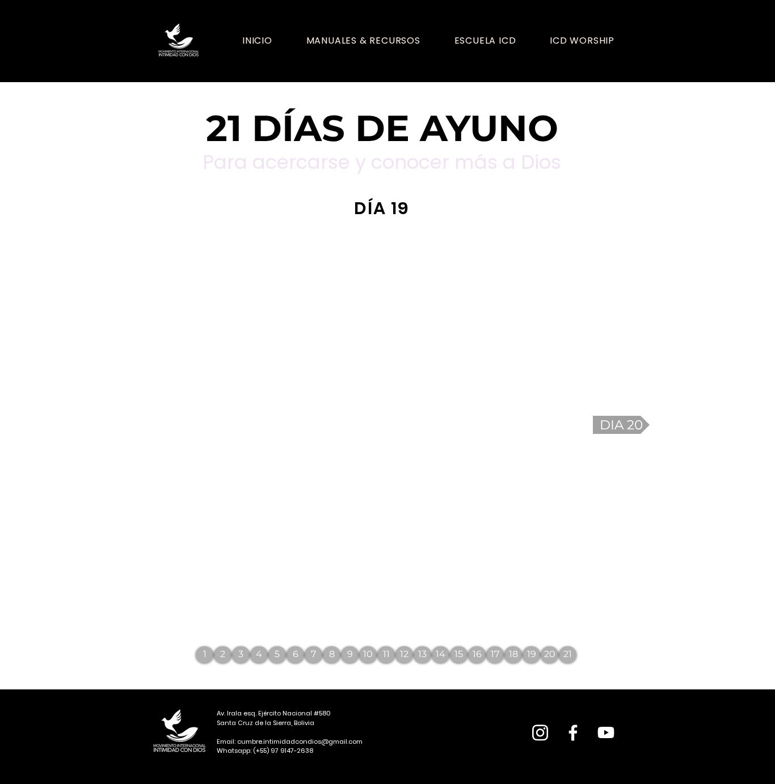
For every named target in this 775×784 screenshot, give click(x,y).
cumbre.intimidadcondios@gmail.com (300, 741)
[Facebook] (573, 732)
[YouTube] (606, 732)
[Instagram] (540, 732)
